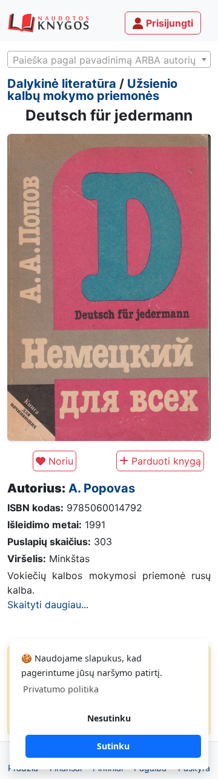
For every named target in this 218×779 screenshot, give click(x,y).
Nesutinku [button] (109, 718)
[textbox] (109, 59)
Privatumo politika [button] (61, 689)
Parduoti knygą (164, 461)
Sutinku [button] (113, 746)
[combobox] (109, 59)
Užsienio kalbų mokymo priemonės (92, 89)
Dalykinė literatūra (61, 83)
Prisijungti (168, 23)
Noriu (59, 461)
